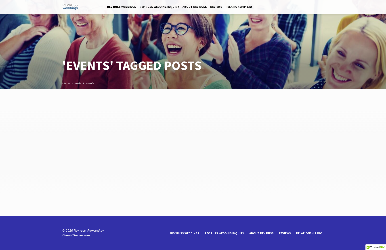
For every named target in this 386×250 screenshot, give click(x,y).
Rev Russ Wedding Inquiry (159, 7)
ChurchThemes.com (76, 235)
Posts (77, 83)
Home (66, 83)
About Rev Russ (195, 7)
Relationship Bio (239, 7)
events (90, 83)
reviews (216, 7)
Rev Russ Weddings (121, 7)
